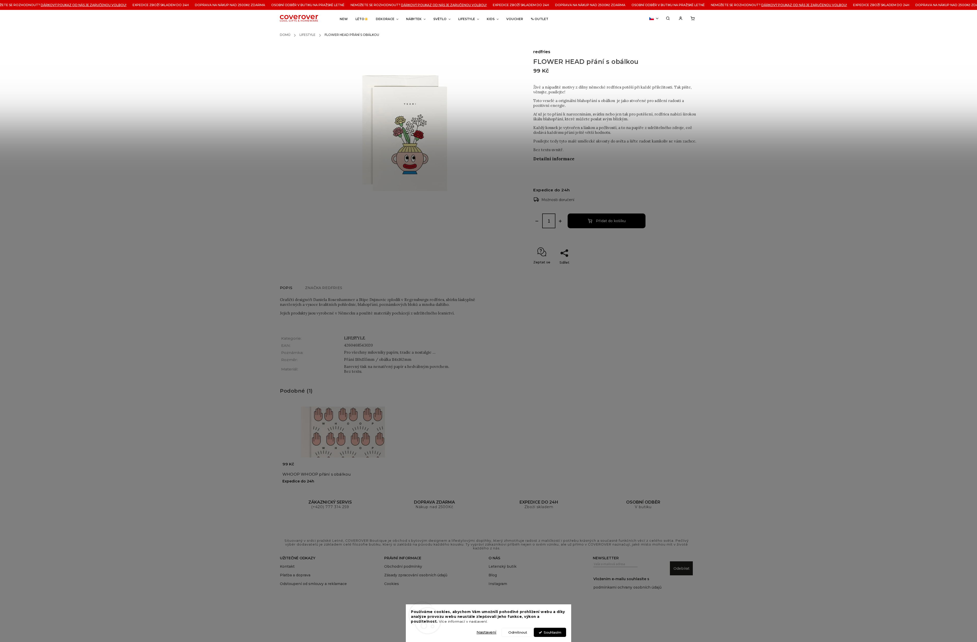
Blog (493, 575)
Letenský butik (502, 566)
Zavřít (683, 271)
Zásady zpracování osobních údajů (415, 575)
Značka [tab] (323, 288)
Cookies (391, 583)
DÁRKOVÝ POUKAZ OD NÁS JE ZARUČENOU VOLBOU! (403, 5)
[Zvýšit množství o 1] (560, 221)
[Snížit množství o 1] (537, 221)
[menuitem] (344, 19)
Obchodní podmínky (403, 566)
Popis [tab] (286, 288)
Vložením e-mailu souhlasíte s (627, 583)
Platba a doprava (295, 575)
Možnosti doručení (557, 199)
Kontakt (287, 566)
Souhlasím (552, 632)
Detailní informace (553, 159)
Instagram (498, 583)
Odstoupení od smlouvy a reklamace (313, 583)
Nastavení (486, 632)
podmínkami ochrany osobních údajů (627, 587)
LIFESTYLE (354, 338)
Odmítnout (517, 632)
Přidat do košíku (611, 221)
